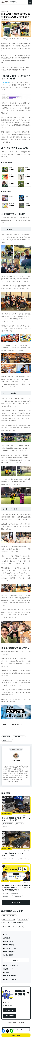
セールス (6, 923)
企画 (5, 859)
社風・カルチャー (19, 736)
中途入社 (6, 893)
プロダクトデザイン (9, 926)
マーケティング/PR (9, 919)
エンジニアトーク (8, 896)
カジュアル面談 (16, 1035)
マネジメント (19, 896)
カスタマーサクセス (8, 823)
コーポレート (13, 859)
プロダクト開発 (15, 893)
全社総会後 (5, 82)
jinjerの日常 (19, 823)
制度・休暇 (7, 736)
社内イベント (8, 740)
